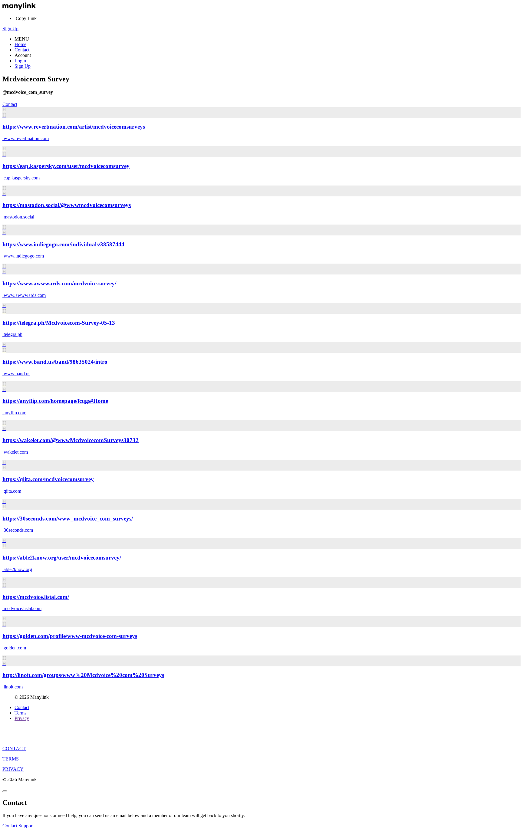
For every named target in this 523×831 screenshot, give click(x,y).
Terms (20, 712)
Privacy (22, 718)
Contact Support (18, 825)
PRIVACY (13, 769)
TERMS (10, 758)
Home (20, 44)
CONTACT (14, 748)
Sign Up (10, 28)
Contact (22, 49)
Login (20, 60)
